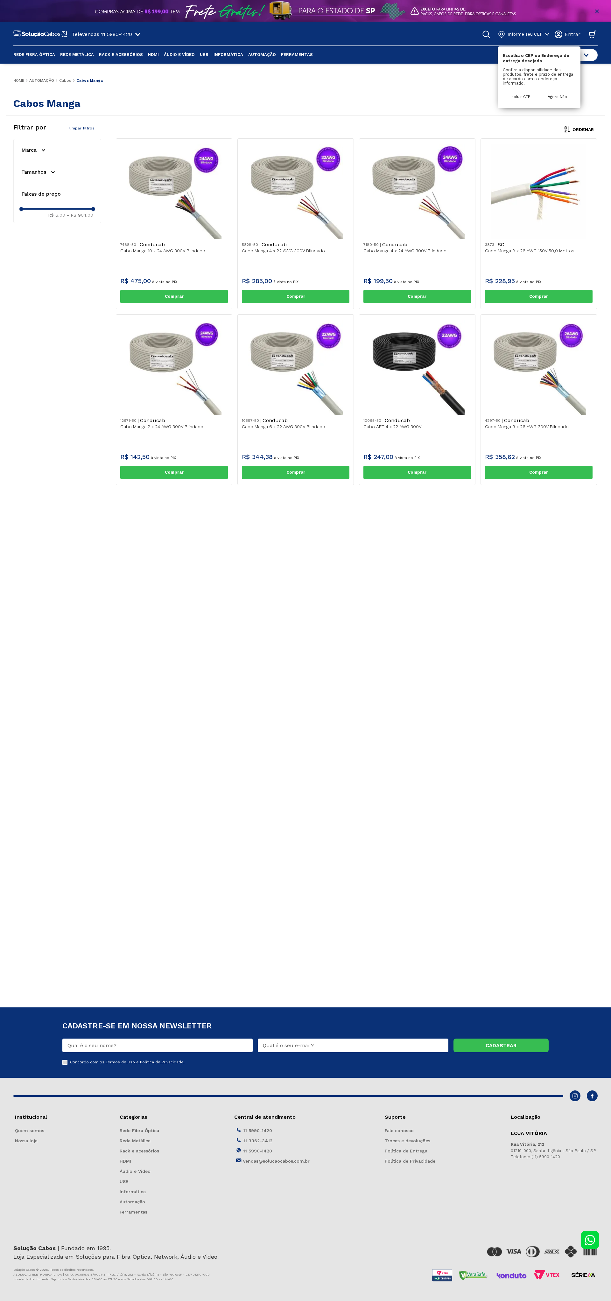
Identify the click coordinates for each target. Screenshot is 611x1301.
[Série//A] (583, 1276)
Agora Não (557, 96)
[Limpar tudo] (82, 128)
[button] (57, 150)
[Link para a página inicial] (18, 80)
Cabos (65, 80)
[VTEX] (548, 1275)
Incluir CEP (520, 96)
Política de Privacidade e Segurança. (357, 1290)
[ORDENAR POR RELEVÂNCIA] (578, 129)
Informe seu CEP (525, 34)
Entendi (592, 1290)
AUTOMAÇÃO (41, 80)
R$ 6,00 (56, 215)
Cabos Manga (89, 80)
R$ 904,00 (80, 215)
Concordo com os (127, 1062)
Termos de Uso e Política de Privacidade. (145, 1062)
